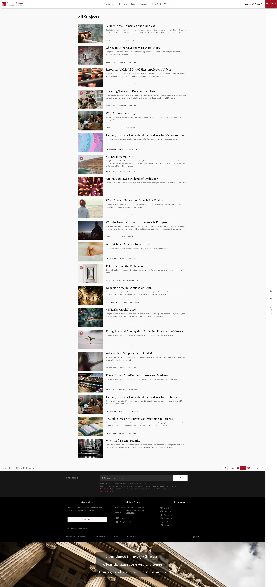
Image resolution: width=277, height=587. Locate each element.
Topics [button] (133, 4)
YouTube (167, 511)
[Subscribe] (180, 478)
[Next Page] (263, 468)
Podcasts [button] (123, 4)
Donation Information (79, 528)
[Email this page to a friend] (271, 299)
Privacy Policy (99, 536)
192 (238, 468)
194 (249, 468)
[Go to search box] (165, 4)
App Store (124, 518)
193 (244, 468)
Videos (115, 4)
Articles (107, 4)
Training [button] (143, 4)
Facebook (168, 515)
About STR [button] (156, 4)
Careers (116, 536)
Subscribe (271, 4)
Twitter (167, 522)
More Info (130, 513)
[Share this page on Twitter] (271, 291)
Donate (87, 519)
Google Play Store (127, 522)
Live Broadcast (170, 508)
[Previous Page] (225, 468)
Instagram (168, 518)
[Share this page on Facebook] (271, 283)
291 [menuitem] (258, 468)
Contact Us (132, 536)
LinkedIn (167, 525)
